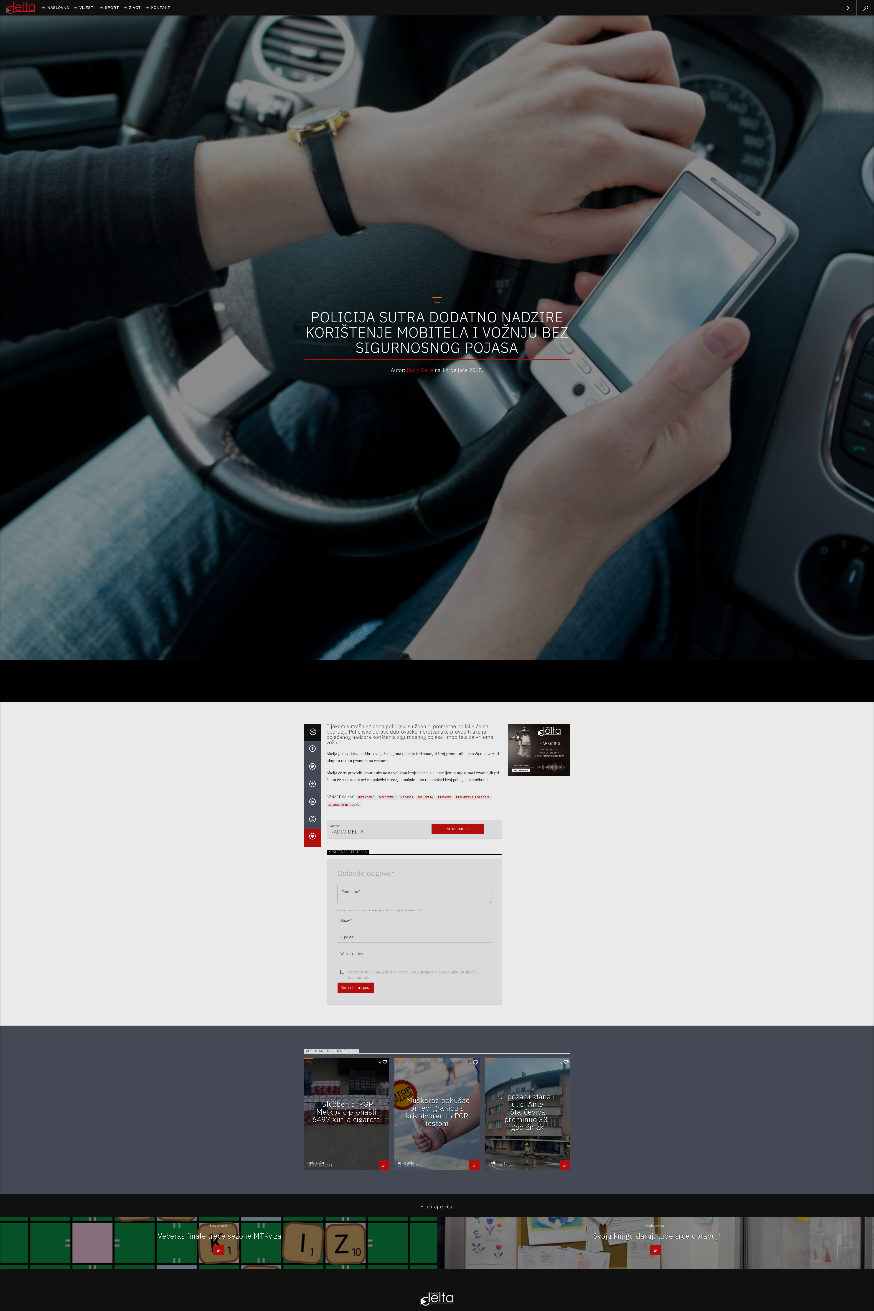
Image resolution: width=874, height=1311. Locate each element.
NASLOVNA (58, 8)
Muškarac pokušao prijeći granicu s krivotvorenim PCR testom (438, 1182)
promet (444, 868)
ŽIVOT (135, 8)
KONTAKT (160, 8)
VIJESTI (87, 8)
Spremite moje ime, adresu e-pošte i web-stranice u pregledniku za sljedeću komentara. (414, 1043)
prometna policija (473, 868)
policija (425, 868)
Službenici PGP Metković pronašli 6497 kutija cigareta (346, 1182)
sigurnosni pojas (344, 875)
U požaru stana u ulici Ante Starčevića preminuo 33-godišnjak (528, 1183)
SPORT (112, 8)
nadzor (407, 868)
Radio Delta (420, 402)
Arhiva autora (458, 899)
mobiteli (387, 868)
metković (366, 868)
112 (437, 334)
